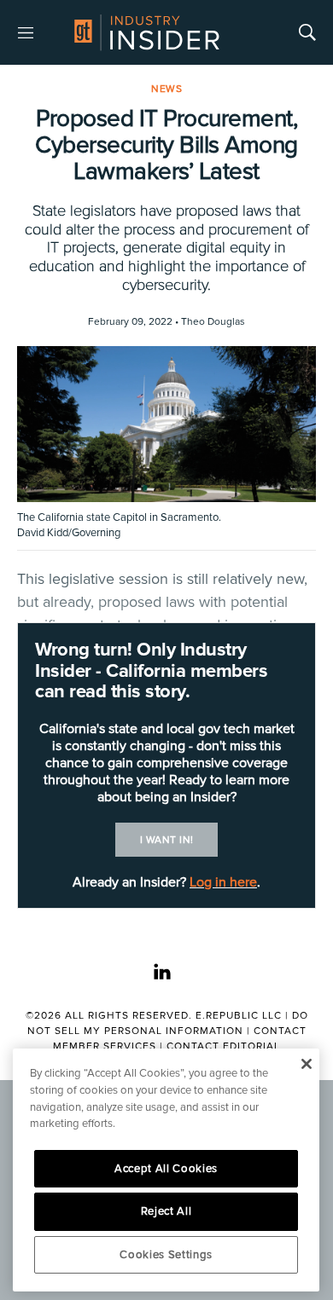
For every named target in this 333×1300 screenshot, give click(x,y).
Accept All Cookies (166, 1169)
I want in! (167, 840)
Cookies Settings (166, 1255)
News (166, 89)
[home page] (146, 32)
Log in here (223, 882)
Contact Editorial (223, 1046)
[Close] (306, 1063)
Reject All (166, 1211)
